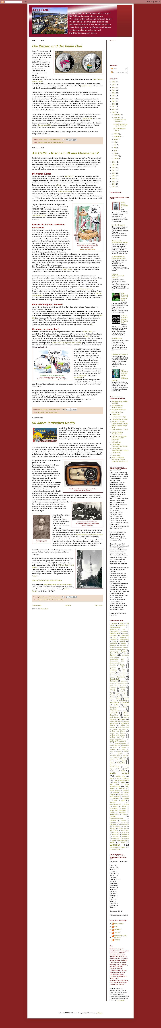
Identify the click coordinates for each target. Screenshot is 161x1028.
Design (112, 647)
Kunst (124, 707)
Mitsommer (123, 759)
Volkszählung (116, 826)
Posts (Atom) (44, 609)
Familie (122, 665)
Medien (58, 600)
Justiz (119, 697)
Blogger (99, 1013)
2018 (114, 104)
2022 (114, 93)
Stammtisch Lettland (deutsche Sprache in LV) (120, 460)
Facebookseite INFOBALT (120, 419)
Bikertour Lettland (117, 412)
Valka (111, 822)
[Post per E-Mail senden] (63, 139)
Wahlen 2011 (114, 830)
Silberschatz (125, 796)
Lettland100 (125, 745)
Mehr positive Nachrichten (124, 205)
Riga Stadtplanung (119, 786)
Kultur (116, 705)
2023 (114, 90)
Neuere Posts (37, 605)
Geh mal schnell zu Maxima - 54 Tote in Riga (124, 319)
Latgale (125, 711)
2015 (114, 112)
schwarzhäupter (122, 794)
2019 (114, 101)
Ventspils (124, 822)
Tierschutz (122, 812)
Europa (112, 655)
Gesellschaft (41, 600)
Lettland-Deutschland (118, 741)
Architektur (113, 629)
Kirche (127, 699)
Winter (123, 842)
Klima (114, 700)
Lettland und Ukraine (117, 735)
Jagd (111, 693)
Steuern (115, 806)
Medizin (120, 753)
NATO (112, 763)
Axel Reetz (117, 929)
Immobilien (113, 691)
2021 (114, 96)
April (115, 150)
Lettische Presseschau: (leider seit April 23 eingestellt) (119, 438)
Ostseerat (115, 771)
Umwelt (113, 816)
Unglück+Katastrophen (116, 818)
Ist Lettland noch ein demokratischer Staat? (119, 257)
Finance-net (67, 269)
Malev (87, 336)
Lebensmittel (114, 713)
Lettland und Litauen (117, 731)
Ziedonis (112, 849)
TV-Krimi (124, 814)
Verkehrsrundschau (64, 191)
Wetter (112, 842)
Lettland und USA (117, 737)
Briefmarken (113, 639)
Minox (35, 576)
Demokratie (123, 645)
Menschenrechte (115, 755)
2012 (114, 167)
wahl (125, 826)
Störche (124, 806)
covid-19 (122, 641)
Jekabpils (117, 693)
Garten (112, 677)
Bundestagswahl (124, 639)
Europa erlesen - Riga (119, 417)
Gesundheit (113, 681)
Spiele (115, 800)
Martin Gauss (87, 332)
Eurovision (113, 665)
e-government (114, 651)
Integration (123, 691)
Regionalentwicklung (122, 780)
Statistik (126, 804)
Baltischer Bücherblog (119, 409)
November (117, 117)
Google (112, 683)
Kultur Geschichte (50, 600)
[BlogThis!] (69, 140)
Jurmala (112, 697)
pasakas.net (87, 118)
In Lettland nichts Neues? (120, 354)
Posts (115, 69)
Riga (62, 600)
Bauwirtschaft (125, 635)
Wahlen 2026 (115, 832)
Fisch (123, 669)
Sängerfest (126, 790)
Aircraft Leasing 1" (86, 289)
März (115, 153)
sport (123, 800)
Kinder (45, 142)
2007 (114, 181)
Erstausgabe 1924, (44, 125)
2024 (114, 87)
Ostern (120, 769)
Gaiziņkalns (123, 675)
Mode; (111, 761)
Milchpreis (116, 757)
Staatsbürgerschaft (115, 804)
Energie (123, 651)
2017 (114, 107)
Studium (124, 808)
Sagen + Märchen (58, 142)
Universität (113, 820)
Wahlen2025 (115, 838)
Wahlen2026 (125, 838)
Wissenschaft (114, 847)
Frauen (112, 673)
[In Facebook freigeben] (74, 140)
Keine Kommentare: (54, 139)
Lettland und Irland (123, 727)
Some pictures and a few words (120, 936)
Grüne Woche (114, 685)
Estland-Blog (116, 414)
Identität (112, 689)
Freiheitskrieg (113, 675)
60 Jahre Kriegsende (118, 225)
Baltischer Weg (115, 633)
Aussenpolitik (114, 631)
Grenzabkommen (122, 683)
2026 (114, 82)
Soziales (126, 798)
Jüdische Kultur (114, 695)
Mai (115, 147)
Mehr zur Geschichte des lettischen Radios (47, 580)
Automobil (124, 631)
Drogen (125, 649)
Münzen (50, 142)
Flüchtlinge (113, 671)
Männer (119, 751)
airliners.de (82, 375)
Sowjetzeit (115, 798)
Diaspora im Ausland (121, 647)
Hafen (124, 685)
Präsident (126, 778)
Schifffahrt (116, 792)
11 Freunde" (121, 1000)
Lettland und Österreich (118, 733)
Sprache (112, 802)
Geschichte (121, 677)
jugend (124, 695)
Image (123, 689)
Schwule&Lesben (115, 796)
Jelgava (124, 693)
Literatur (112, 749)
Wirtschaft (115, 845)
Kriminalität (125, 703)
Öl (125, 767)
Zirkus (118, 849)
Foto (124, 671)
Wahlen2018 (125, 834)
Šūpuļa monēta (86, 86)
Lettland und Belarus (116, 721)
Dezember (117, 114)
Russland (122, 788)
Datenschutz (113, 643)
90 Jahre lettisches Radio (53, 423)
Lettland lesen (116, 442)
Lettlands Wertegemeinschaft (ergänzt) (118, 275)
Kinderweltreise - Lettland (120, 430)
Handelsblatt (78, 377)
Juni (115, 145)
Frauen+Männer (122, 673)
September (117, 136)
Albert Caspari (118, 923)
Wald (113, 840)
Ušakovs (123, 820)
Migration (126, 755)
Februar (116, 156)
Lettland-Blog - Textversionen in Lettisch (120, 445)
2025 (114, 85)
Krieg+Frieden (114, 703)
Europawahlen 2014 (117, 659)
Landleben (113, 709)
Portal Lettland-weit (118, 457)
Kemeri (125, 697)
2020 (114, 98)
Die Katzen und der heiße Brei (57, 46)
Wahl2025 (113, 828)
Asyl (123, 629)
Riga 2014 (114, 784)
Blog (58, 185)
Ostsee (127, 769)
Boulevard (123, 637)
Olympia (112, 769)
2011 (114, 170)
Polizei (112, 778)
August (116, 139)
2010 (114, 173)
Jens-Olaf (117, 932)
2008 (114, 178)
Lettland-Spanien (115, 745)
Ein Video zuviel (117, 338)
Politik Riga (120, 776)
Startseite (68, 605)
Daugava (123, 643)
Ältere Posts (98, 605)
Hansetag (113, 687)
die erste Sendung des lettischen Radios (57, 584)
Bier (114, 637)
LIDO (114, 747)
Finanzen (40, 142)
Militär (124, 757)
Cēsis (114, 641)
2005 (114, 187)
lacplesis (117, 940)
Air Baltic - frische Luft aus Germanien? (65, 153)
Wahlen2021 (115, 836)
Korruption (122, 701)
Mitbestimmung (114, 759)
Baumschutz (113, 635)
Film (123, 667)
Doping (119, 649)
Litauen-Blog (116, 455)
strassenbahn (114, 808)
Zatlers (123, 847)
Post (118, 778)
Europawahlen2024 (115, 663)
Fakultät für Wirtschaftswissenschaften (89, 534)
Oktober (116, 134)
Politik (123, 771)
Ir (91, 324)
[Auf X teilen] (71, 140)
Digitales (112, 649)
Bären (125, 633)
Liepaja (124, 747)
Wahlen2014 (125, 832)
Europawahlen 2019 (117, 661)
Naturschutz (121, 763)
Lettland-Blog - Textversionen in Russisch (120, 449)
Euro (125, 653)
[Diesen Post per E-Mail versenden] (67, 140)
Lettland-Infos (116, 453)
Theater (112, 812)
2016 (114, 109)
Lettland (122, 719)
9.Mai (122, 623)
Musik (124, 761)
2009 (114, 176)
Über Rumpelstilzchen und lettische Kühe (124, 297)
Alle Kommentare (118, 72)
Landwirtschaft (114, 711)
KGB (111, 699)
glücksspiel (124, 681)
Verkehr (56, 412)
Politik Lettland (49, 412)
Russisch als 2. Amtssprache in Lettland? (120, 241)
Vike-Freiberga (124, 824)
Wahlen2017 (115, 834)
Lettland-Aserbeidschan (116, 739)
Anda (116, 926)
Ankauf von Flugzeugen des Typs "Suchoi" (67, 343)
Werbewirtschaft (122, 840)
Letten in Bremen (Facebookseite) (117, 433)
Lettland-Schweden (120, 743)
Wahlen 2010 (122, 828)
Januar (116, 158)
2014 (114, 162)
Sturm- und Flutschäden (118, 810)
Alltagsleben (122, 625)
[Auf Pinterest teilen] (76, 140)
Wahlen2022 (125, 836)
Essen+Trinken (115, 653)
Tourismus (114, 814)
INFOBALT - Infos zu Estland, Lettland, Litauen (120, 422)
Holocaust (122, 687)
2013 (114, 165)
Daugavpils (113, 645)
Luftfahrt (112, 751)
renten (115, 782)
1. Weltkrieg (113, 623)
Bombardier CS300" (39, 215)
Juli (115, 142)
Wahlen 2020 (125, 830)
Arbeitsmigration (115, 627)
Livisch (123, 749)
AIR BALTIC (69, 176)
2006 (114, 184)
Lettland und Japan (119, 729)
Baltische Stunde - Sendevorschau (117, 406)
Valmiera (117, 822)
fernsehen (113, 667)
